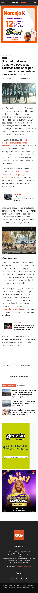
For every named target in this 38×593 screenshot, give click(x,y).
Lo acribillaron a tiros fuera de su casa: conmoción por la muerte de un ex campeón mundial (24, 327)
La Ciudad (8, 55)
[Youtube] (26, 579)
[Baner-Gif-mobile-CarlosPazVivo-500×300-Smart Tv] (16, 468)
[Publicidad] (19, 24)
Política (5, 587)
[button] (35, 2)
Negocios (19, 587)
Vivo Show (30, 585)
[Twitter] (21, 579)
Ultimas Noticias (7, 585)
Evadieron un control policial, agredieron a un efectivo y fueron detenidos (24, 198)
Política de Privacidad (28, 587)
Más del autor (21, 385)
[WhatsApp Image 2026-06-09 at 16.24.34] (19, 512)
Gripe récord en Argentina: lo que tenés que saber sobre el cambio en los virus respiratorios (23, 412)
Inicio (3, 55)
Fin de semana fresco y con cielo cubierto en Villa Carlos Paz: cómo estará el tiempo (24, 403)
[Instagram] (16, 579)
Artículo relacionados (9, 385)
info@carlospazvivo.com (23, 566)
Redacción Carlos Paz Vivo (10, 74)
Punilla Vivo (12, 587)
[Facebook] (12, 579)
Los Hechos (16, 585)
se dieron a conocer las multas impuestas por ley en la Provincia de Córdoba (16, 175)
